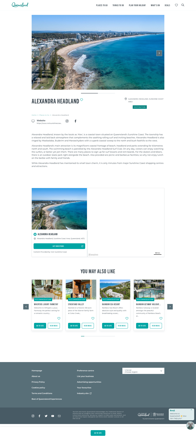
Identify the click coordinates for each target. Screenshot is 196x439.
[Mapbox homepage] (93, 254)
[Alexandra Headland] (98, 52)
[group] (47, 307)
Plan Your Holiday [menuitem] (137, 5)
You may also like (98, 271)
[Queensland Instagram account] (33, 416)
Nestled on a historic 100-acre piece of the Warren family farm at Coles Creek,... (80, 310)
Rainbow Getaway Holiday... (148, 304)
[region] (98, 150)
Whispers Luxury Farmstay (46, 304)
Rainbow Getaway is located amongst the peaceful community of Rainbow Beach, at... (148, 312)
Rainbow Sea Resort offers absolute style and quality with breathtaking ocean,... (114, 310)
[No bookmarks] (176, 5)
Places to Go (44, 115)
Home (34, 115)
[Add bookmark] (81, 99)
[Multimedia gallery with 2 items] (98, 54)
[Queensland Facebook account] (39, 416)
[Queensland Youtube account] (52, 416)
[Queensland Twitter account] (46, 416)
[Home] (20, 6)
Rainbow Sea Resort (111, 304)
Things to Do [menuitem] (118, 5)
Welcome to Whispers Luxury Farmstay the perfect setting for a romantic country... (47, 310)
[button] (37, 53)
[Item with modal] (98, 52)
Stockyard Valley (76, 304)
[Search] (182, 4)
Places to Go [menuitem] (102, 5)
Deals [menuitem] (167, 5)
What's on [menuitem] (155, 5)
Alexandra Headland (55, 101)
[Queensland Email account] (59, 416)
